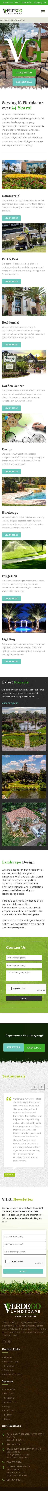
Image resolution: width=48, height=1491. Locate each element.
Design (7, 449)
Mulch (17, 2)
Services (13, 1047)
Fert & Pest (10, 259)
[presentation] (26, 989)
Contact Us (9, 1366)
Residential (10, 322)
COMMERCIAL (24, 72)
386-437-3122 (14, 1444)
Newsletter (27, 2)
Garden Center (13, 386)
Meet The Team (11, 1361)
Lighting (8, 639)
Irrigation (9, 576)
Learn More (11, 218)
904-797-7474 (14, 1462)
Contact (34, 1047)
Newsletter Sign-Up (13, 1374)
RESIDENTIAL (24, 81)
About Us (8, 1357)
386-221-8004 (14, 1479)
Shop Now (9, 1370)
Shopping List (40, 2)
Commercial (11, 196)
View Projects (10, 703)
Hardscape (10, 512)
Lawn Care (8, 2)
